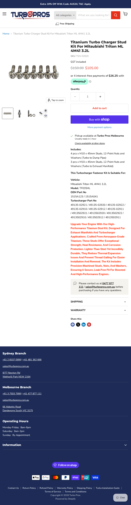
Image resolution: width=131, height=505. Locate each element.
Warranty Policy (65, 488)
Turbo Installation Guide (108, 488)
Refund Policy (46, 488)
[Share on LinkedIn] (84, 324)
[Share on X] (78, 324)
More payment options (100, 127)
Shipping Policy (84, 488)
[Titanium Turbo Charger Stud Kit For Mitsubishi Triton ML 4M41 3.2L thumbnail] (7, 113)
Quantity (75, 89)
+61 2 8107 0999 (12, 359)
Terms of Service (53, 491)
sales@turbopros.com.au (16, 366)
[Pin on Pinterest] (89, 324)
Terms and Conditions (75, 491)
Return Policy (29, 488)
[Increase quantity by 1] (100, 96)
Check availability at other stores (90, 143)
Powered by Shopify (65, 498)
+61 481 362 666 (32, 359)
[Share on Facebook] (73, 324)
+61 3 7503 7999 (12, 393)
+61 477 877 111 (32, 393)
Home (6, 33)
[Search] (115, 15)
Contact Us (13, 488)
